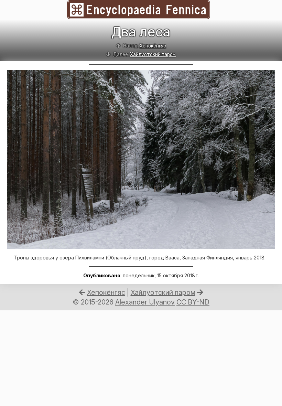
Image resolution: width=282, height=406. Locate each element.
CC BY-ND (192, 302)
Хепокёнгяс (153, 46)
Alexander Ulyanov (145, 302)
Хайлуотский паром (153, 54)
